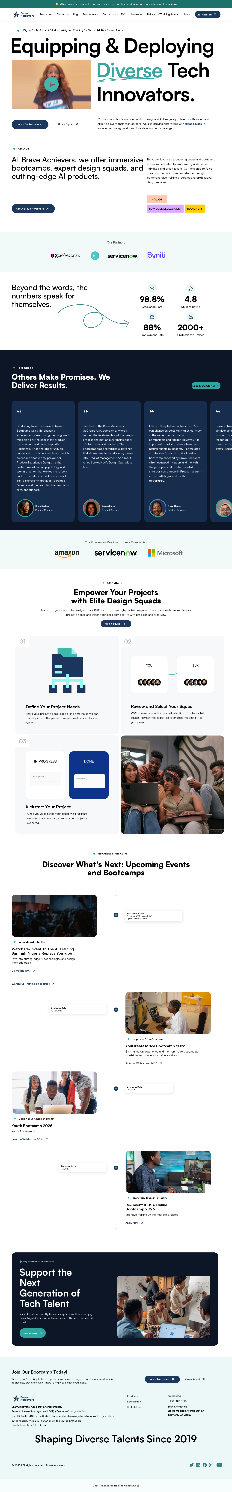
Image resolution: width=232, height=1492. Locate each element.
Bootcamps (134, 1401)
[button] (86, 105)
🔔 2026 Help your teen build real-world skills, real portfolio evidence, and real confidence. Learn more (116, 4)
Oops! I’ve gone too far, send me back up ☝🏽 (116, 1485)
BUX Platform (135, 1407)
